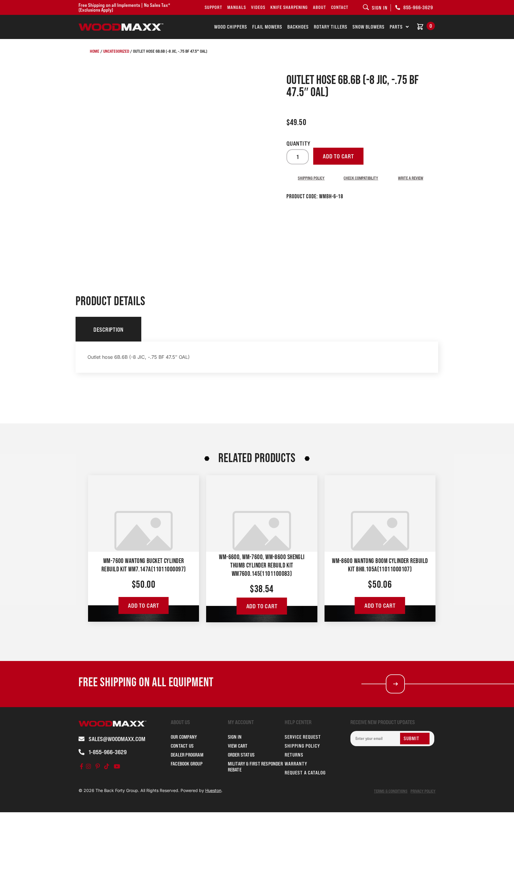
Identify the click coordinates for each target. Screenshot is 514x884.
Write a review (410, 177)
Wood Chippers (230, 27)
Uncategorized (116, 51)
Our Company (184, 737)
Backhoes (298, 27)
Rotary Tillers (330, 27)
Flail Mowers (267, 27)
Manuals (236, 7)
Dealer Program (187, 755)
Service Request (303, 737)
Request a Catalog (305, 773)
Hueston (213, 790)
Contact (339, 7)
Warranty (296, 764)
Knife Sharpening (289, 7)
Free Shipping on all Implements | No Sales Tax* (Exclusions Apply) (124, 7)
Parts (396, 27)
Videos (258, 7)
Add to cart (338, 156)
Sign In (235, 737)
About (319, 7)
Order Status (241, 755)
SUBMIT (411, 738)
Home (94, 51)
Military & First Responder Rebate (255, 767)
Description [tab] (108, 329)
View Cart (238, 746)
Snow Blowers (368, 27)
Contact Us (182, 746)
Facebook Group (187, 764)
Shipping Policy (311, 177)
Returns (294, 755)
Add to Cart (143, 605)
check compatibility (361, 177)
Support (213, 7)
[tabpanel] (257, 357)
